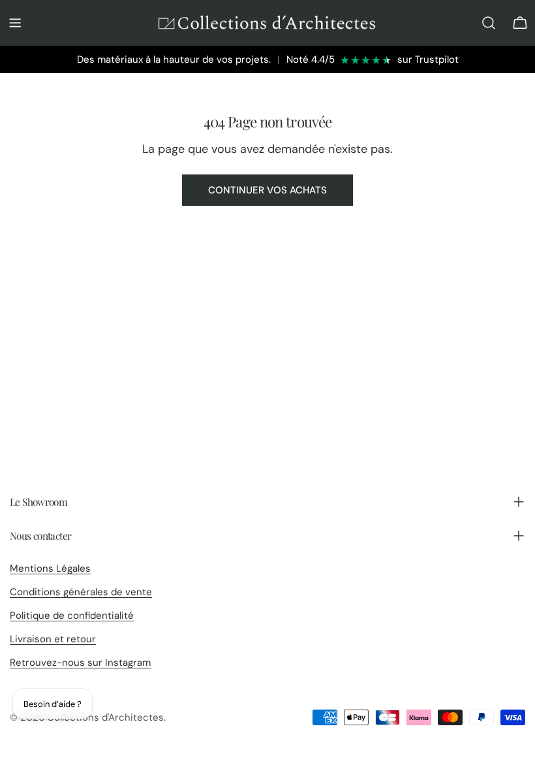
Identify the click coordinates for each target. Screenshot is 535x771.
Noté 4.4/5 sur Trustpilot (372, 59)
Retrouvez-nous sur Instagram (80, 662)
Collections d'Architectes (105, 717)
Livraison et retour (53, 639)
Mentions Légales (50, 568)
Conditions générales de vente (81, 592)
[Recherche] (489, 23)
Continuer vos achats (267, 190)
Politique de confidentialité (72, 615)
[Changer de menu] (15, 23)
